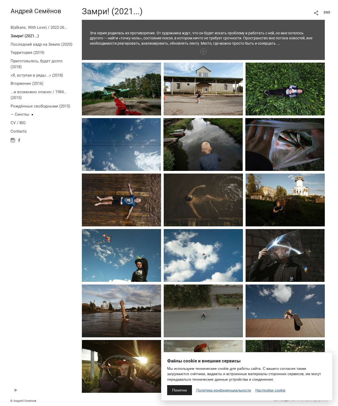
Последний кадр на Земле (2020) (41, 44)
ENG (327, 12)
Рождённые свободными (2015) (40, 106)
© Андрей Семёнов (23, 401)
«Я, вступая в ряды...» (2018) (37, 75)
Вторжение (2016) (27, 83)
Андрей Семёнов (36, 11)
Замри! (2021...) (25, 36)
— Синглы (20, 114)
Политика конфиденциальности (223, 390)
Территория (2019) (27, 52)
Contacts (19, 131)
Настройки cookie (270, 390)
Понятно (179, 390)
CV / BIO (18, 122)
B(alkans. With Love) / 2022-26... (39, 27)
